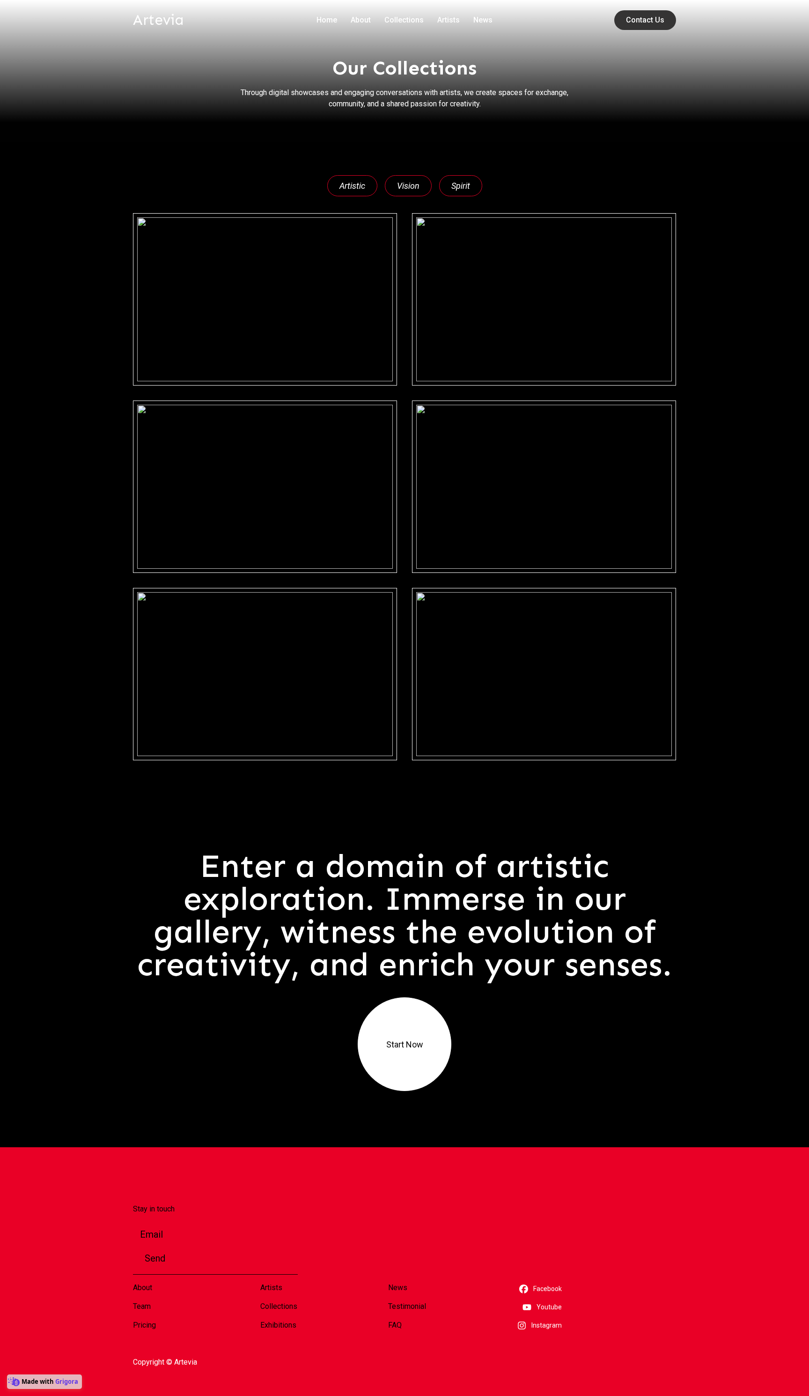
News (483, 19)
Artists (448, 19)
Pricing (144, 1325)
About (361, 19)
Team (142, 1306)
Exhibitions (278, 1325)
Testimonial (407, 1306)
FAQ (395, 1325)
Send (155, 1258)
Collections (404, 19)
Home (326, 19)
